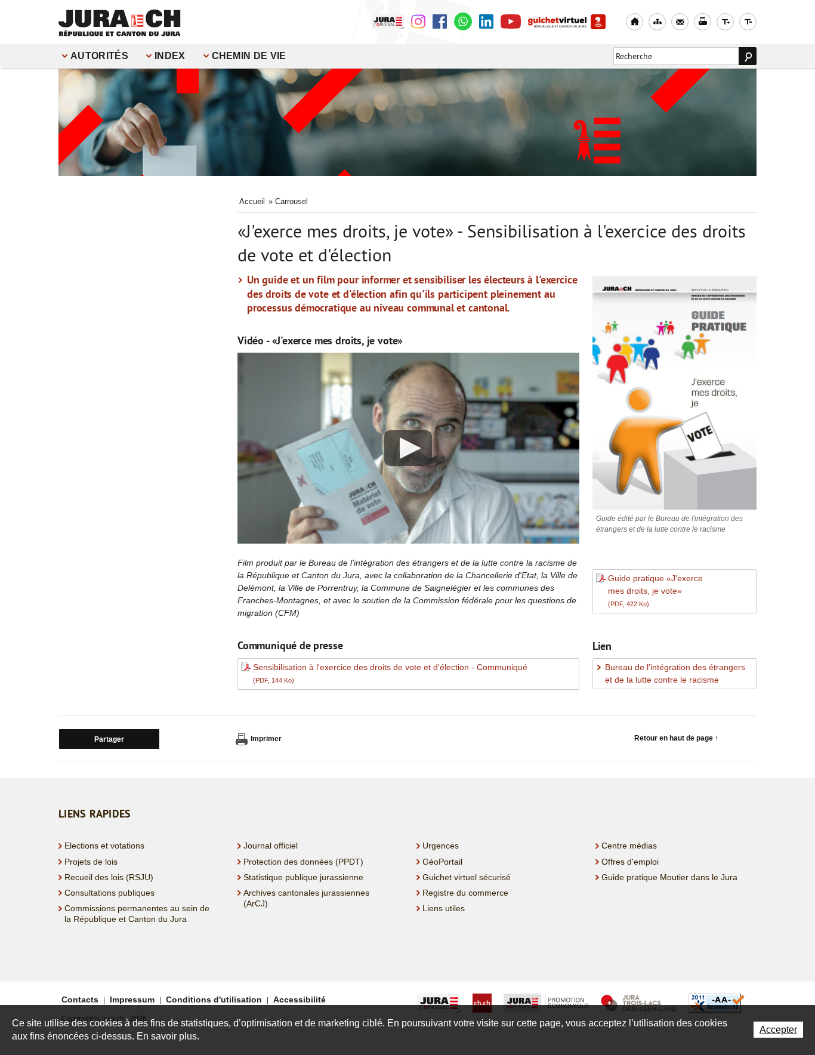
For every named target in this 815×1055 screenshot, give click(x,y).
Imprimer (266, 739)
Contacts (79, 999)
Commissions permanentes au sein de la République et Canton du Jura (136, 913)
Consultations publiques (109, 892)
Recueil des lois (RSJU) (108, 877)
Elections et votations (104, 845)
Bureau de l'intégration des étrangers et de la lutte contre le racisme (675, 673)
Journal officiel (270, 845)
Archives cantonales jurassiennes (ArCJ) (306, 898)
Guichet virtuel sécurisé (466, 877)
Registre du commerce (465, 892)
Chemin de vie (249, 56)
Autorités (99, 56)
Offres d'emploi (630, 861)
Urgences (440, 845)
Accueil (252, 201)
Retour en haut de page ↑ (676, 738)
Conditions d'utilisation (214, 999)
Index (170, 56)
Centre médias (629, 845)
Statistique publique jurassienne (303, 877)
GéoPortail (442, 861)
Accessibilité (299, 999)
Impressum (132, 999)
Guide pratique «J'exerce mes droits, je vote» (655, 590)
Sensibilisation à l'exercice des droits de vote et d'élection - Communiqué (390, 673)
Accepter (778, 1030)
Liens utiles (443, 908)
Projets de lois (91, 861)
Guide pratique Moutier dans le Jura (669, 877)
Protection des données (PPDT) (303, 861)
